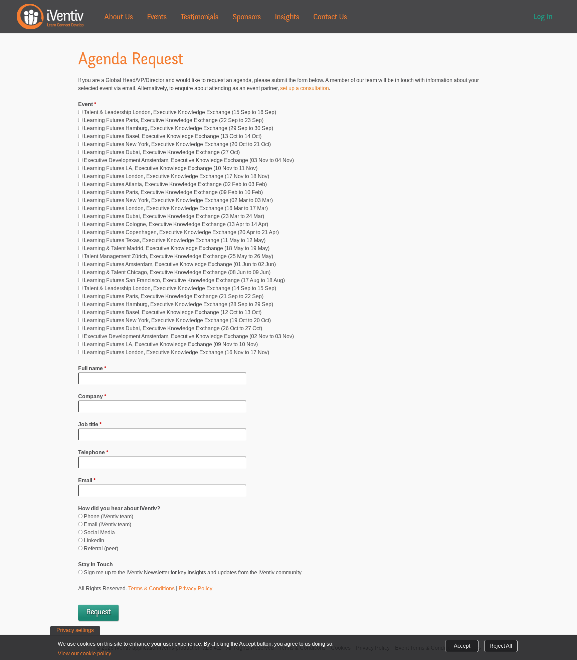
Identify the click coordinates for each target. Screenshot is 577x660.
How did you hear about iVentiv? (119, 508)
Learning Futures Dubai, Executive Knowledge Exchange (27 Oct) (162, 152)
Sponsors (246, 18)
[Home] (50, 16)
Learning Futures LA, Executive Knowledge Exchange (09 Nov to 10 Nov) (171, 344)
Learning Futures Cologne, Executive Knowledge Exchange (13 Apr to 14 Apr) (176, 224)
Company (92, 396)
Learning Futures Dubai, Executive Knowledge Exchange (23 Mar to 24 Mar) (174, 216)
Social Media (99, 532)
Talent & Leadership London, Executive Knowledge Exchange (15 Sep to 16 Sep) (180, 112)
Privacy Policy (195, 588)
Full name (92, 368)
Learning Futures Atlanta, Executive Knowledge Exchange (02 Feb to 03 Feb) (175, 184)
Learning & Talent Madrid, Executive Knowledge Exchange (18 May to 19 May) (176, 248)
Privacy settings (75, 630)
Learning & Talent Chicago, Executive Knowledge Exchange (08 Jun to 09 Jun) (177, 272)
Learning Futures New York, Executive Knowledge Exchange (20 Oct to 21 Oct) (177, 144)
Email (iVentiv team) (107, 524)
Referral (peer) (101, 548)
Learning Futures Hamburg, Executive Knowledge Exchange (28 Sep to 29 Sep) (178, 304)
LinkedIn (94, 540)
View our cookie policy (84, 653)
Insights (287, 18)
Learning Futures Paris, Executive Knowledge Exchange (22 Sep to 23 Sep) (173, 120)
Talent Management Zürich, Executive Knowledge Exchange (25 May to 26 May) (178, 256)
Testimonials (199, 18)
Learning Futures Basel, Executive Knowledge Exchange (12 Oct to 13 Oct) (172, 312)
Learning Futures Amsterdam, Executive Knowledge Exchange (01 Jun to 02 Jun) (180, 264)
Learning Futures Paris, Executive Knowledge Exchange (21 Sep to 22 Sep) (173, 296)
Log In (543, 17)
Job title (90, 424)
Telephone (93, 452)
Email (86, 480)
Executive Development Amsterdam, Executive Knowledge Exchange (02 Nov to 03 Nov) (189, 336)
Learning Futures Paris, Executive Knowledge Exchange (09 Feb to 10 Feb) (173, 192)
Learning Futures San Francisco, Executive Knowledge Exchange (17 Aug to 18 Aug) (184, 280)
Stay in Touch (95, 564)
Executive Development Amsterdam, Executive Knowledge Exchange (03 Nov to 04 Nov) (189, 160)
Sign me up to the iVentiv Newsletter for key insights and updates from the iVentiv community (193, 572)
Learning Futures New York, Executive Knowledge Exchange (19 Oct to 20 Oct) (177, 320)
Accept (462, 646)
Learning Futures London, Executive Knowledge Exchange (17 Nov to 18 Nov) (176, 176)
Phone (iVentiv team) (108, 516)
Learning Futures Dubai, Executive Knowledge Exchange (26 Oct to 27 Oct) (173, 328)
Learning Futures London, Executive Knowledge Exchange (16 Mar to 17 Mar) (176, 208)
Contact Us (330, 18)
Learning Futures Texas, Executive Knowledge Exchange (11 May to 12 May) (174, 240)
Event (87, 104)
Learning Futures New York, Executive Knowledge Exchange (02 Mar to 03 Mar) (178, 200)
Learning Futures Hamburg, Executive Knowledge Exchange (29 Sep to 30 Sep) (178, 128)
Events (157, 18)
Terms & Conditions (151, 588)
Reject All (501, 646)
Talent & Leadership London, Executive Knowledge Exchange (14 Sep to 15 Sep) (180, 288)
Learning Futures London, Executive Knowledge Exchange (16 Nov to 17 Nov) (176, 352)
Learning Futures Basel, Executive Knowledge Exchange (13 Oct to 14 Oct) (172, 136)
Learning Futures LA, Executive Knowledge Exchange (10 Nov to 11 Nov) (170, 168)
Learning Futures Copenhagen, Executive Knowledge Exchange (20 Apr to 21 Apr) (181, 232)
